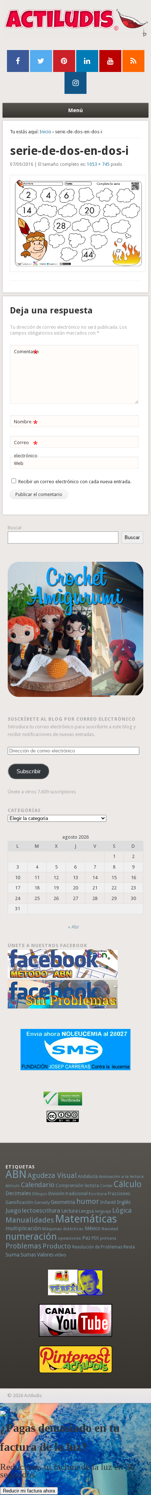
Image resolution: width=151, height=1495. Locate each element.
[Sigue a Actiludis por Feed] (133, 61)
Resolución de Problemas (97, 1247)
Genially (41, 1202)
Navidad (110, 1228)
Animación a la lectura (121, 1176)
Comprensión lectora (77, 1185)
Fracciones (119, 1193)
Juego (13, 1210)
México (92, 1228)
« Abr (73, 927)
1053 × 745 (98, 164)
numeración (31, 1236)
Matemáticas (86, 1219)
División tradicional (68, 1193)
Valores (45, 1255)
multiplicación (23, 1228)
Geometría (63, 1202)
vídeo (60, 1255)
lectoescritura (41, 1210)
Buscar (15, 527)
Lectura (69, 1211)
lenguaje (103, 1211)
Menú (75, 110)
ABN (15, 1174)
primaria (108, 1238)
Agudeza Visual (52, 1175)
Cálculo (127, 1184)
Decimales (18, 1193)
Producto (57, 1246)
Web (18, 463)
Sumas (28, 1255)
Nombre (26, 423)
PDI (95, 1238)
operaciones (69, 1238)
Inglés (123, 1202)
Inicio (45, 131)
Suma (12, 1254)
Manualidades (29, 1220)
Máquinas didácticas (63, 1228)
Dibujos (39, 1193)
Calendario (38, 1185)
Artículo (12, 1185)
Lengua (86, 1211)
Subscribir (28, 771)
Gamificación (19, 1202)
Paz (86, 1238)
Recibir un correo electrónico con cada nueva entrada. (74, 481)
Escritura (98, 1193)
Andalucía (88, 1176)
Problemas (23, 1246)
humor (87, 1201)
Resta (129, 1247)
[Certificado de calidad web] (63, 1107)
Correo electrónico (26, 448)
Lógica (122, 1210)
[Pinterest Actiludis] (75, 1359)
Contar (106, 1185)
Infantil (108, 1202)
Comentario (26, 353)
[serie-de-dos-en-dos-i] (75, 223)
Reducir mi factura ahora (29, 1491)
